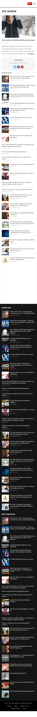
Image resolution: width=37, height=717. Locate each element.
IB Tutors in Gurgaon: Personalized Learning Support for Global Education (21, 505)
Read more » (31, 54)
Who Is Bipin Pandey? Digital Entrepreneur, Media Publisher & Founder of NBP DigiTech (22, 331)
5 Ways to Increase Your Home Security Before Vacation (17, 189)
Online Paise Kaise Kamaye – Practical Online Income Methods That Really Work (22, 321)
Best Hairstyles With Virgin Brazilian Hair (22, 691)
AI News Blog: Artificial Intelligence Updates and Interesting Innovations (21, 346)
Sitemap (9, 706)
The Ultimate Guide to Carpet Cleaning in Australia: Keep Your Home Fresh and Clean (22, 461)
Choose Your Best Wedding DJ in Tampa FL (22, 173)
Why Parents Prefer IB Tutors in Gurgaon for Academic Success (22, 487)
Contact (16, 706)
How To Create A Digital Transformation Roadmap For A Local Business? (22, 442)
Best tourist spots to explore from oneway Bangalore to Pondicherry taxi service (21, 365)
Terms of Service (15, 708)
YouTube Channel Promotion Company (21, 117)
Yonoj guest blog (16, 703)
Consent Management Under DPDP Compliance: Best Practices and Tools (21, 469)
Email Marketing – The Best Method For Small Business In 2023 (22, 656)
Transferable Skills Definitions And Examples (22, 103)
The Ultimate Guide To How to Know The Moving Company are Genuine (22, 433)
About (24, 708)
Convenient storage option (18, 673)
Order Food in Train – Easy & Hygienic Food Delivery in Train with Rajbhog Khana (22, 312)
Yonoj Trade (29, 703)
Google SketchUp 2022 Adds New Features (22, 164)
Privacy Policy (24, 706)
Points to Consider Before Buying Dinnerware (14, 151)
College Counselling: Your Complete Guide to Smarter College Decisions (21, 496)
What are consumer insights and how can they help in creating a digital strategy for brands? (18, 419)
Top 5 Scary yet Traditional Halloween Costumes (18, 40)
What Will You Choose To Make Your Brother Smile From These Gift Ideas (21, 665)
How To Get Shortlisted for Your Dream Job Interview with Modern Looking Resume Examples (18, 382)
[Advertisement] (18, 283)
